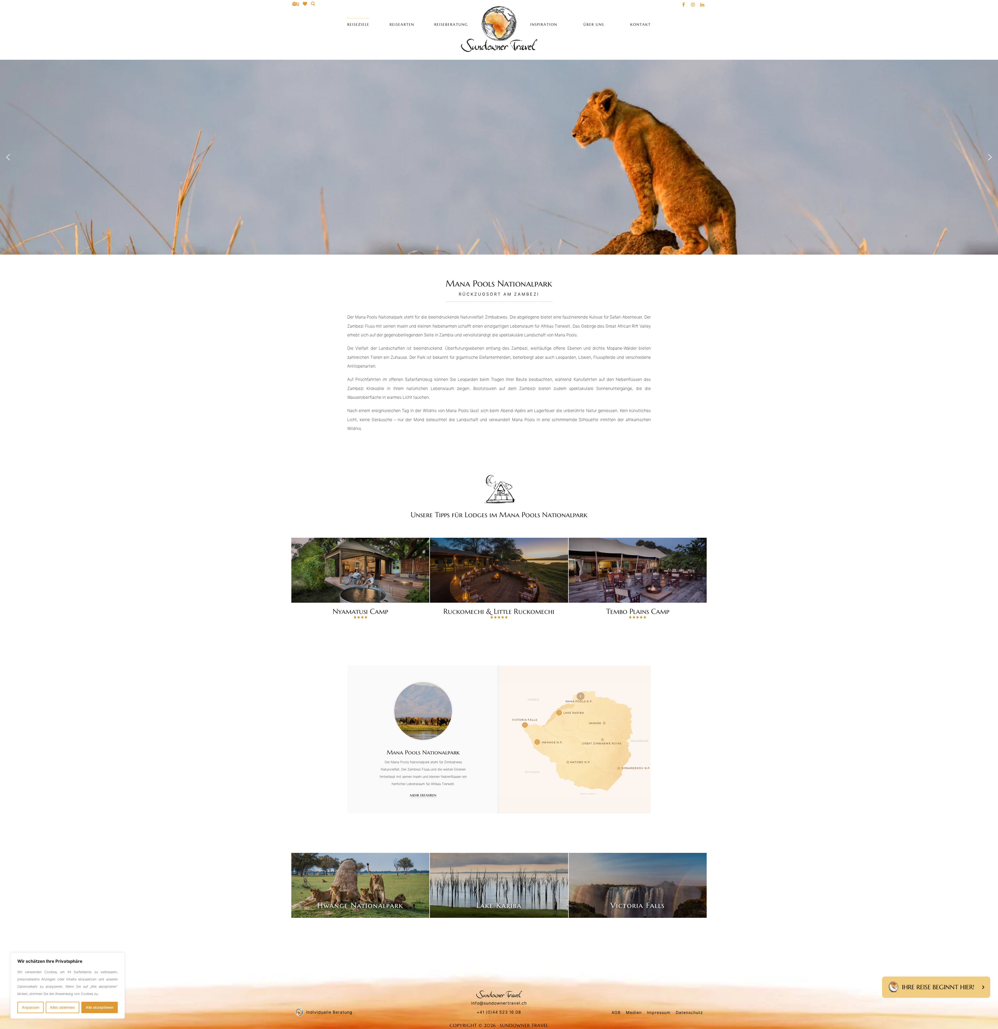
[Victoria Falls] (638, 885)
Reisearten (402, 24)
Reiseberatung (451, 24)
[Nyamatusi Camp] (360, 570)
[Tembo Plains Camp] (638, 570)
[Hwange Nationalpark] (360, 885)
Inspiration (543, 24)
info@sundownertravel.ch (499, 1003)
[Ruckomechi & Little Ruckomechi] (499, 570)
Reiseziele (358, 24)
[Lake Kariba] (499, 885)
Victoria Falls (637, 905)
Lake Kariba (499, 905)
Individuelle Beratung (329, 1012)
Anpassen (30, 1007)
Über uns (593, 24)
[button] (8, 157)
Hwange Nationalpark (360, 905)
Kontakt (640, 24)
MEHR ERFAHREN (423, 795)
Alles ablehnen (62, 1007)
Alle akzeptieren (99, 1007)
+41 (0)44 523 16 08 (499, 1012)
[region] (67, 986)
